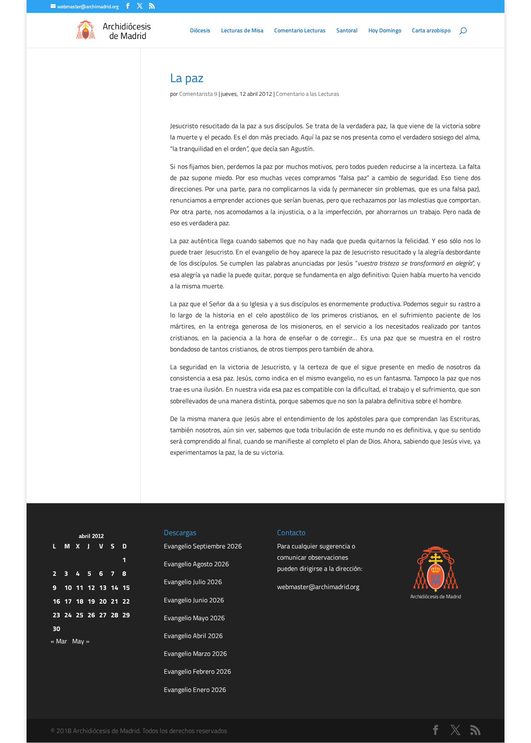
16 (56, 601)
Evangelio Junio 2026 (194, 600)
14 (114, 587)
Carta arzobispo (431, 30)
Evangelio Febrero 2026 (197, 671)
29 (126, 615)
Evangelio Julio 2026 (193, 582)
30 (56, 628)
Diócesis (200, 30)
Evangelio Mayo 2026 (194, 618)
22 (126, 601)
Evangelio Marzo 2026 (195, 653)
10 (68, 587)
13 (103, 587)
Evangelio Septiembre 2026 (203, 546)
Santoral (347, 30)
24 (68, 615)
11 (79, 587)
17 (68, 601)
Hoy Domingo (384, 30)
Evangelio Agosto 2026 (196, 564)
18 (79, 601)
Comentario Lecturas (300, 30)
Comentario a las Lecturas (307, 93)
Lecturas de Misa (242, 30)
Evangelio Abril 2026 (193, 636)
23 (56, 615)
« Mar (59, 641)
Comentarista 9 (198, 93)
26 (91, 615)
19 (91, 601)
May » (81, 641)
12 (91, 587)
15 (126, 587)
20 (103, 601)
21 (114, 601)
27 (103, 615)
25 (79, 615)
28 (114, 615)
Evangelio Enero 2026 (195, 689)
